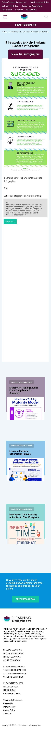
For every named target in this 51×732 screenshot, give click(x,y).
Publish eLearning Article (39, 2)
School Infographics (14, 667)
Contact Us (8, 703)
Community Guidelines (12, 700)
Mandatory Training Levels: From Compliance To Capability (23, 391)
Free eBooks (7, 10)
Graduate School (12, 694)
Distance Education (13, 653)
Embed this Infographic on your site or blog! (22, 196)
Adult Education (11, 660)
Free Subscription (25, 599)
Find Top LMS (31, 10)
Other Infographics (13, 677)
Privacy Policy (9, 707)
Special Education (12, 650)
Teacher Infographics (14, 670)
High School (9, 690)
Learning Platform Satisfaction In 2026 (20, 452)
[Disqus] (25, 260)
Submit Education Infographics (14, 2)
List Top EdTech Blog (10, 6)
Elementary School (13, 683)
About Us (7, 714)
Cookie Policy (9, 710)
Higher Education (12, 657)
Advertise (19, 10)
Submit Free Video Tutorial (32, 6)
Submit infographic (25, 25)
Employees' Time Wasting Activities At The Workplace (24, 516)
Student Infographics (14, 673)
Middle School (10, 687)
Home (4, 32)
